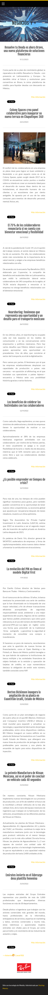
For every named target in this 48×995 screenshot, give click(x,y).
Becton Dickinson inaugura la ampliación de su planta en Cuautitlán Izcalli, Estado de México (24, 695)
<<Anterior (7, 955)
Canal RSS (19, 955)
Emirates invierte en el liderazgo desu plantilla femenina (24, 876)
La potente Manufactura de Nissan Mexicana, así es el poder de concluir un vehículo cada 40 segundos (24, 776)
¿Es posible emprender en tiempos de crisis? (24, 481)
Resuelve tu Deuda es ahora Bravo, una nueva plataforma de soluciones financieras (24, 51)
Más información (38, 97)
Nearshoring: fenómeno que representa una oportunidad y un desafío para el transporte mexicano (24, 315)
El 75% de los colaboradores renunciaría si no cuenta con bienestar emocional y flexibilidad (24, 228)
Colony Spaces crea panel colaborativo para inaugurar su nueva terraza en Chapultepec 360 (24, 113)
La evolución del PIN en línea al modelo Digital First (24, 570)
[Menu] (3, 4)
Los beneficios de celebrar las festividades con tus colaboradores (24, 403)
